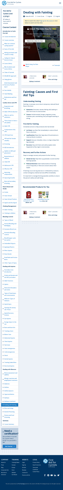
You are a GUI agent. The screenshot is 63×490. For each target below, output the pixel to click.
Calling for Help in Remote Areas (9, 59)
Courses (14, 465)
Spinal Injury (7, 304)
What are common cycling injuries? (9, 44)
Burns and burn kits (9, 327)
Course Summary (9, 424)
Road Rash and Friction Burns (10, 258)
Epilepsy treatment (10, 401)
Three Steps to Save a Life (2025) (10, 121)
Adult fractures (8, 281)
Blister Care (7, 334)
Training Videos (15, 462)
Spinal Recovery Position (9, 314)
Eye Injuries (7, 318)
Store (13, 470)
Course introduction (10, 36)
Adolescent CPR (8, 165)
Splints (6, 284)
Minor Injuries (8, 250)
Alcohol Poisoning (9, 412)
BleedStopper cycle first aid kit (10, 239)
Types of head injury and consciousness (10, 294)
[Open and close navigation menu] (60, 3)
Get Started (8, 446)
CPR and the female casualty (10, 139)
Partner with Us (26, 475)
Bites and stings (8, 408)
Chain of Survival (9, 72)
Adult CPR (7, 126)
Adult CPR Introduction (10, 111)
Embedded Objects (9, 243)
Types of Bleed (8, 220)
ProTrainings (21, 483)
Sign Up (24, 465)
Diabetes (7, 384)
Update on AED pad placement (9, 152)
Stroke (6, 192)
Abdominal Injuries (9, 338)
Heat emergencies (9, 348)
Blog (2, 467)
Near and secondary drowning (10, 182)
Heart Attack (8, 195)
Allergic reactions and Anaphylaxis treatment (10, 379)
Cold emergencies (9, 352)
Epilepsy (6, 398)
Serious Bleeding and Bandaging (10, 224)
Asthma (6, 387)
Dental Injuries (8, 359)
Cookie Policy (36, 471)
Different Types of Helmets (9, 299)
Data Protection (37, 465)
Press (2, 465)
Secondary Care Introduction (8, 271)
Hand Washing (8, 94)
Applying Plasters (9, 247)
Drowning (7, 144)
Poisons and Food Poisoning (9, 416)
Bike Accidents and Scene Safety (9, 68)
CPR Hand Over (8, 135)
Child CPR (7, 162)
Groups (13, 467)
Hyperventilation (9, 394)
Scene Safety (8, 63)
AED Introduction (9, 147)
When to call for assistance (9, 116)
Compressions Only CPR (9, 130)
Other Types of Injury (10, 263)
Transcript (57, 65)
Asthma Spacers (8, 391)
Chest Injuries (8, 341)
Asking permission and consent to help (10, 53)
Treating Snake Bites (10, 362)
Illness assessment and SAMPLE (10, 374)
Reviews (24, 470)
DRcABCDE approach (10, 76)
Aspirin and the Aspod (10, 202)
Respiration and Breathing (8, 107)
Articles (24, 467)
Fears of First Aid (9, 49)
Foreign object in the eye (10, 323)
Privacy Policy (36, 462)
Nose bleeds (7, 254)
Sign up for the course (46, 21)
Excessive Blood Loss (10, 229)
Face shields (7, 90)
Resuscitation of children (9, 157)
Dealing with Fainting (10, 405)
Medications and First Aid (10, 98)
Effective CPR (8, 169)
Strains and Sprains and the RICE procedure (10, 276)
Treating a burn (8, 331)
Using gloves (8, 79)
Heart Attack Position (10, 199)
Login (23, 462)
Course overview (9, 40)
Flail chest (7, 345)
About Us (3, 462)
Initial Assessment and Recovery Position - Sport (10, 85)
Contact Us (25, 472)
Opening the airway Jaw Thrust (10, 308)
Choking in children (9, 213)
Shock (6, 355)
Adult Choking (8, 209)
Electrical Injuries (9, 366)
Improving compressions (8, 173)
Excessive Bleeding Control (9, 233)
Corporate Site (5, 470)
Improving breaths (9, 178)
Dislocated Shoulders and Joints (10, 289)
